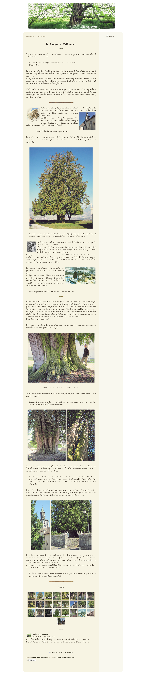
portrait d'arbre (44, 657)
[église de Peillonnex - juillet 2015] (73, 604)
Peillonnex (44, 107)
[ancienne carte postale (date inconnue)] (82, 613)
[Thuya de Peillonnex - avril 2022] (57, 613)
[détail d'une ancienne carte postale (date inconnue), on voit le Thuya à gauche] (61, 621)
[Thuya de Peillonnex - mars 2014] (31, 596)
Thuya (72, 657)
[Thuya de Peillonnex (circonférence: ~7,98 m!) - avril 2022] (73, 613)
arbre (55, 657)
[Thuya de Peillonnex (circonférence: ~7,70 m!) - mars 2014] (48, 604)
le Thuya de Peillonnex (61, 44)
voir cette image (88, 309)
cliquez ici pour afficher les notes (61, 652)
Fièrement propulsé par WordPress (73, 676)
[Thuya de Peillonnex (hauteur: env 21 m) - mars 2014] (40, 596)
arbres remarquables (35, 657)
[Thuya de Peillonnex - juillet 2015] (82, 604)
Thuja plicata (68, 657)
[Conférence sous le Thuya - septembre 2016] (48, 613)
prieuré (63, 657)
